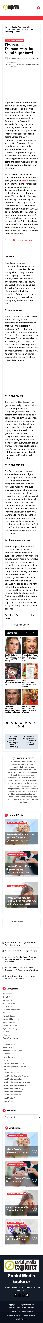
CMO (20, 64)
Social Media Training (12, 1098)
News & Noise (8, 1048)
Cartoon (6, 1013)
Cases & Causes (9, 1016)
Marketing (27, 64)
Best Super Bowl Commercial (11, 64)
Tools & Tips (8, 1101)
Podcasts (7, 1054)
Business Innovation (11, 1010)
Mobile (5, 1041)
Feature (6, 1032)
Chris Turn (14, 841)
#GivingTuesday (9, 1003)
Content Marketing (11, 1019)
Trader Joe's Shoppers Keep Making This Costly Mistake (29, 683)
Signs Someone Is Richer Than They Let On (13, 682)
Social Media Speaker (12, 1095)
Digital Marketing (10, 1029)
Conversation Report (12, 1025)
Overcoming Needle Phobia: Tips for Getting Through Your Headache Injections (20, 902)
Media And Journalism (12, 1038)
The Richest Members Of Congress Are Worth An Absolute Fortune (12, 709)
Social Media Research (12, 1092)
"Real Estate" (8, 1000)
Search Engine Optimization (14, 1066)
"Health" (6, 997)
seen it (25, 181)
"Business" (7, 994)
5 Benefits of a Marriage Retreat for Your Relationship (20, 837)
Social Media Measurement (14, 1085)
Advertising (7, 1006)
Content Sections (10, 1022)
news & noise (27, 1312)
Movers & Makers (10, 1044)
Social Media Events (11, 1073)
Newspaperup (14, 1307)
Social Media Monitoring (13, 1089)
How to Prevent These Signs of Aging (21, 951)
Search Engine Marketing (13, 1063)
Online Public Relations (12, 1051)
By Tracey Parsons (16, 58)
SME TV (5, 1070)
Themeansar (28, 1307)
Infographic (8, 1035)
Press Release (9, 1057)
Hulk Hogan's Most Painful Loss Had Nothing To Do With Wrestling (29, 709)
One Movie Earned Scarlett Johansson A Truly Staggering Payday (13, 658)
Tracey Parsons (24, 758)
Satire (5, 1060)
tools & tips (15, 1312)
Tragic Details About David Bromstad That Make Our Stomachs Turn (30, 658)
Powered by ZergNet (31, 633)
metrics (36, 64)
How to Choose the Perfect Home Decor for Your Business (20, 977)
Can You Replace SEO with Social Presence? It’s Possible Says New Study (22, 969)
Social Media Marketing (14, 40)
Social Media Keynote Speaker (16, 1076)
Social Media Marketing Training (16, 1082)
